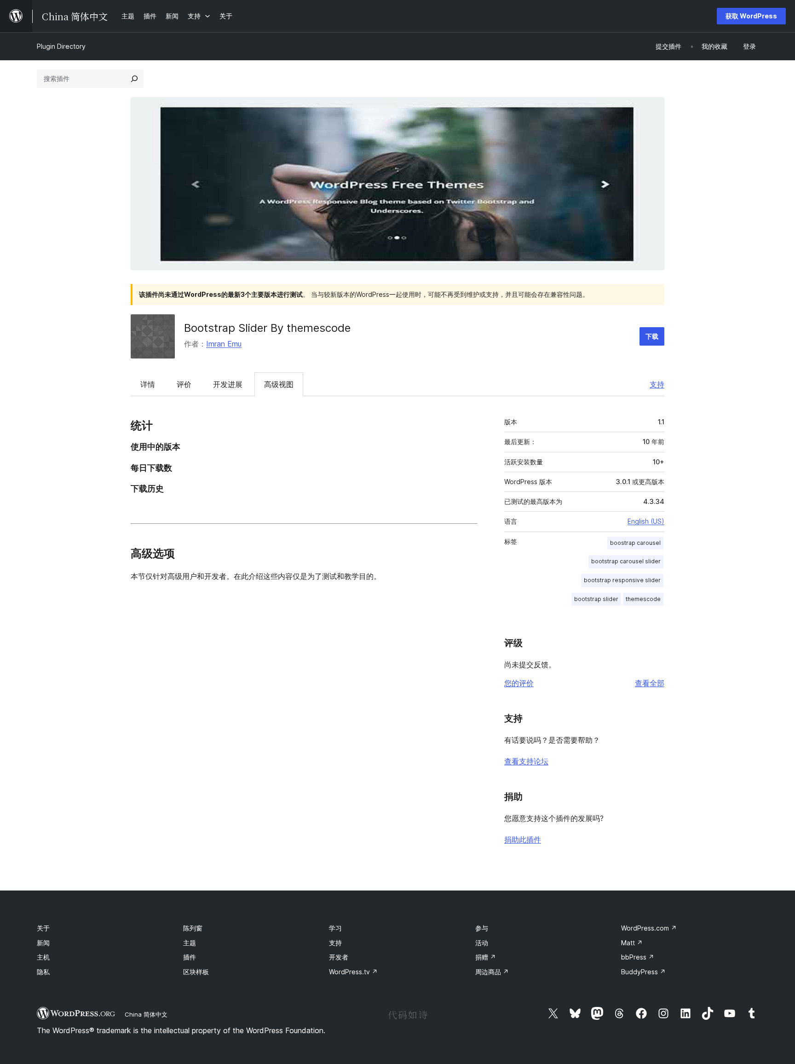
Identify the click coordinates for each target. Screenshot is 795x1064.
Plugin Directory (61, 46)
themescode (643, 599)
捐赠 (485, 957)
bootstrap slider (596, 599)
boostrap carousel (635, 542)
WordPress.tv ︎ (353, 972)
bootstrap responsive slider (622, 580)
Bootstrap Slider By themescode (267, 328)
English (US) (646, 521)
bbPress (637, 957)
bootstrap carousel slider (626, 561)
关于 (43, 928)
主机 (43, 957)
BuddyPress (643, 972)
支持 (657, 384)
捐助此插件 (522, 839)
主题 (189, 943)
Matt (632, 943)
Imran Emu (224, 343)
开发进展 (227, 384)
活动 (481, 943)
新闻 (43, 943)
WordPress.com (649, 928)
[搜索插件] (134, 78)
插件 (189, 957)
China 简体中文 (146, 1014)
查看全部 (649, 683)
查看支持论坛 (526, 761)
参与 (481, 928)
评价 (184, 384)
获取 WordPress (751, 16)
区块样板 (196, 972)
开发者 (338, 957)
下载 (651, 336)
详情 (147, 384)
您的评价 (519, 683)
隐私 (43, 972)
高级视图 (279, 384)
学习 (335, 928)
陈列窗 (192, 928)
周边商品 (492, 972)
